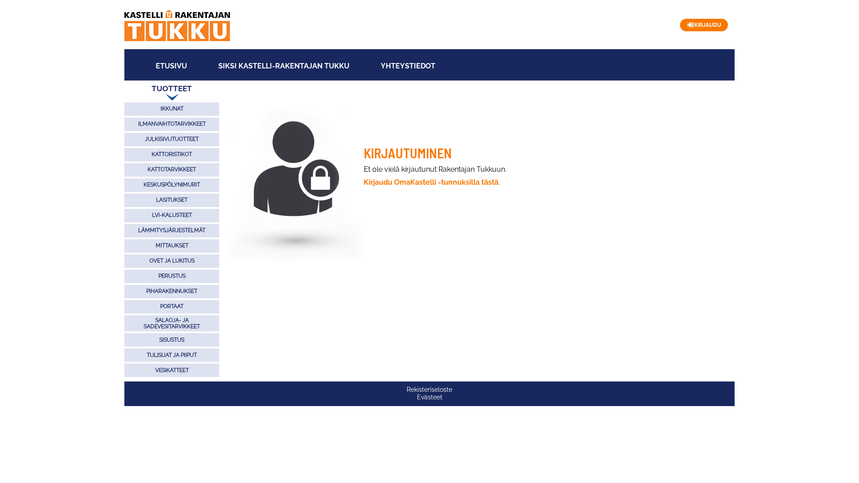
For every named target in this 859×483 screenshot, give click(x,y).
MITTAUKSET (172, 245)
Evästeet (429, 397)
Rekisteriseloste (429, 389)
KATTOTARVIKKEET (172, 169)
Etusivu (171, 66)
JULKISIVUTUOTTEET (172, 139)
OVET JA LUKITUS (172, 261)
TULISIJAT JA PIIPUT (172, 355)
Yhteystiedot (408, 66)
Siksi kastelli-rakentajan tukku (283, 66)
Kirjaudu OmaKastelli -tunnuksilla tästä (431, 182)
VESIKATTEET (172, 370)
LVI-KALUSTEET (172, 215)
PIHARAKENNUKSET (171, 291)
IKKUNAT (172, 109)
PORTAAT (171, 306)
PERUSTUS (172, 276)
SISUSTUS (171, 340)
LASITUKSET (171, 200)
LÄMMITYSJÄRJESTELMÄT (171, 230)
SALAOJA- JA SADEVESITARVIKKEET (172, 323)
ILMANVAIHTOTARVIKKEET (172, 124)
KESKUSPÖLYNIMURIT (172, 185)
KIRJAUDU (707, 25)
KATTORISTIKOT (172, 154)
